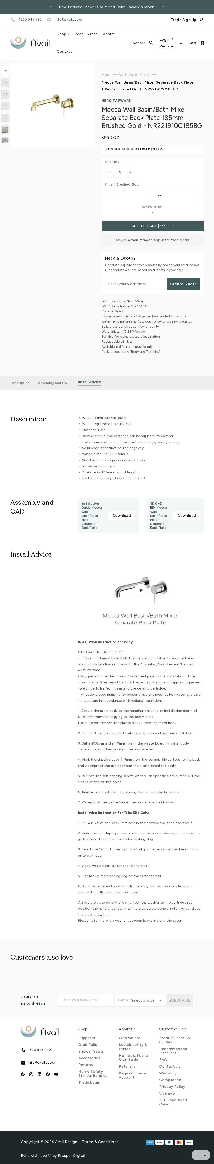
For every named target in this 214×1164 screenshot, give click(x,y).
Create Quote (183, 284)
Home (107, 74)
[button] (143, 43)
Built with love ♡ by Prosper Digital (53, 1155)
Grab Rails (87, 1044)
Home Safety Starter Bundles (92, 1073)
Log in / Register (167, 42)
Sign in (159, 240)
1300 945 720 (30, 19)
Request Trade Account (132, 1075)
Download (121, 515)
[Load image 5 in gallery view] (5, 118)
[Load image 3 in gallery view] (5, 94)
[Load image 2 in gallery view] (5, 82)
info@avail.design (69, 19)
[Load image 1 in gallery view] (5, 71)
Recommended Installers (173, 1050)
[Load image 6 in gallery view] (5, 129)
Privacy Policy (172, 1086)
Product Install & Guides (174, 1040)
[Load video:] (141, 590)
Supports (86, 1038)
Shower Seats (91, 1051)
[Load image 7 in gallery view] (5, 141)
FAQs (164, 1059)
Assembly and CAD (54, 383)
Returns (85, 1064)
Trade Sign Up (183, 19)
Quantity (112, 162)
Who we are (129, 1038)
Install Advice (89, 382)
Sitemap (167, 1093)
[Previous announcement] (50, 7)
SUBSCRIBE (179, 1000)
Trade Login (89, 1082)
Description (20, 383)
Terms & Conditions (100, 1141)
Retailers (127, 1066)
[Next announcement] (164, 7)
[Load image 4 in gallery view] (5, 106)
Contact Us (169, 1066)
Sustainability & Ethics (133, 1046)
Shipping (128, 148)
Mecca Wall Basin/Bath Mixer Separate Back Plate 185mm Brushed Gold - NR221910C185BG (147, 85)
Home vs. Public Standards (133, 1057)
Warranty (168, 1073)
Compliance (170, 1080)
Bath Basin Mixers (134, 74)
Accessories (89, 1058)
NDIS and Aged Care (173, 1102)
